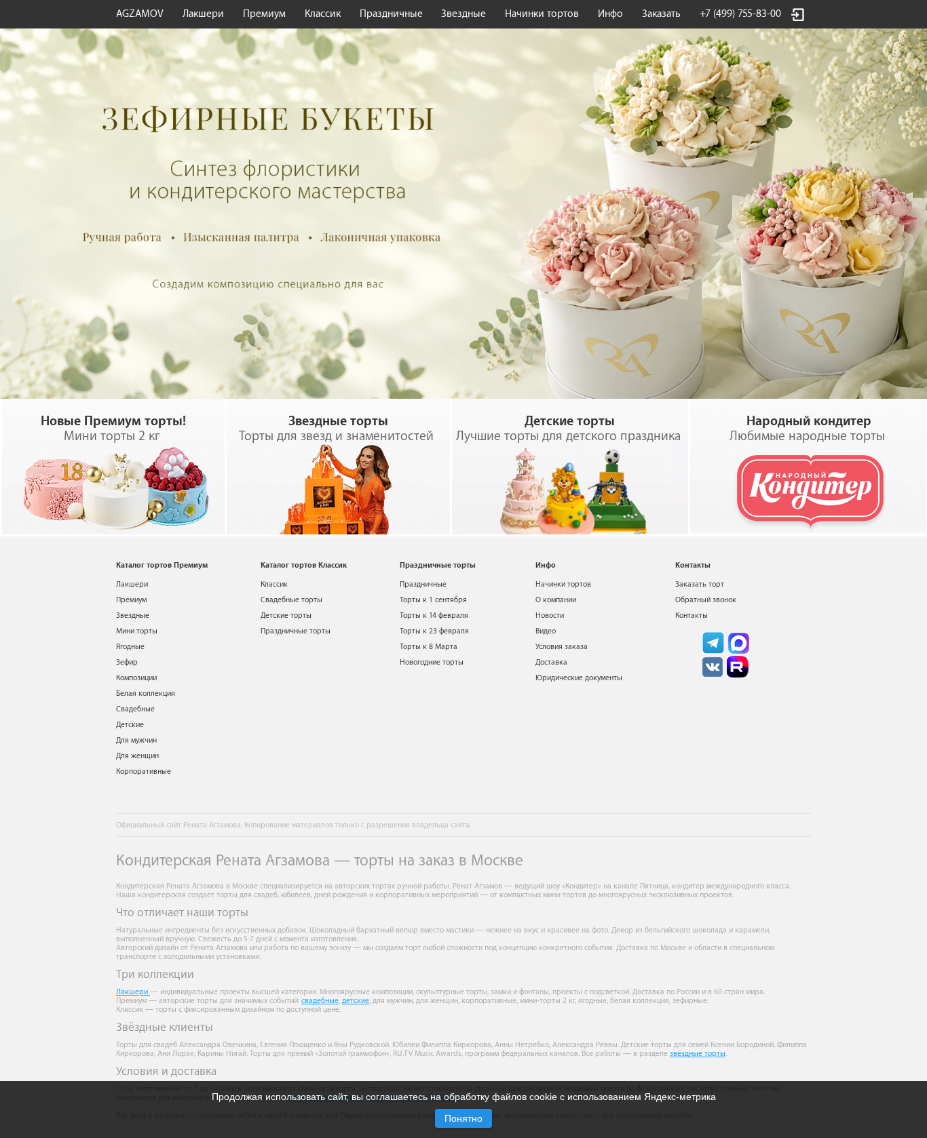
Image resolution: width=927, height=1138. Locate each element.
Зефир (127, 662)
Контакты (691, 615)
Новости (549, 615)
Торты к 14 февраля (434, 615)
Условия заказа (561, 646)
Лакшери (203, 14)
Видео (545, 631)
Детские (130, 724)
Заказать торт (699, 584)
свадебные (320, 1000)
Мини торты (136, 631)
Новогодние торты (431, 662)
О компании (555, 599)
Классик (274, 584)
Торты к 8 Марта (428, 646)
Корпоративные (143, 771)
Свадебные (135, 709)
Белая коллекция (145, 693)
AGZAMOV (140, 14)
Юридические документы (578, 677)
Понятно (463, 1118)
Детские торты (286, 615)
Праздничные (423, 584)
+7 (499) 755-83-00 (740, 14)
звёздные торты (697, 1053)
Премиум (131, 599)
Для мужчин (136, 740)
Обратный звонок (705, 599)
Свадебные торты (291, 599)
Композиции (136, 677)
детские (355, 1000)
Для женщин (137, 755)
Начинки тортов (542, 14)
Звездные (463, 14)
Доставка (551, 662)
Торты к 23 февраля (434, 631)
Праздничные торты (295, 631)
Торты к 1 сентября (433, 599)
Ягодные (130, 646)
